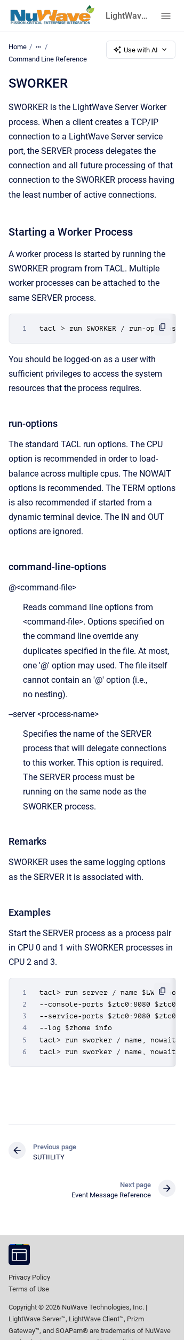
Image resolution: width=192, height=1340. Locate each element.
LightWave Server (127, 16)
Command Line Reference (48, 59)
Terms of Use (29, 1289)
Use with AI (141, 50)
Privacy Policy (29, 1277)
